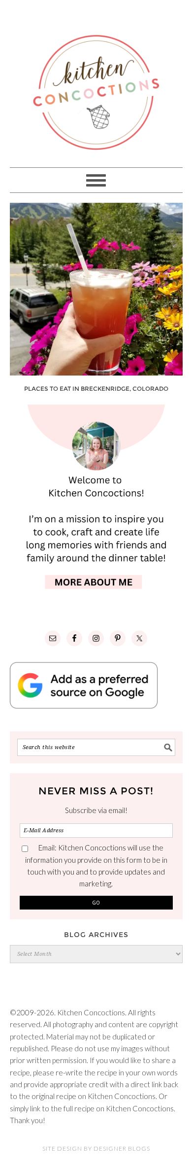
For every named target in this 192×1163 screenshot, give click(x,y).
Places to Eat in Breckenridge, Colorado (96, 388)
